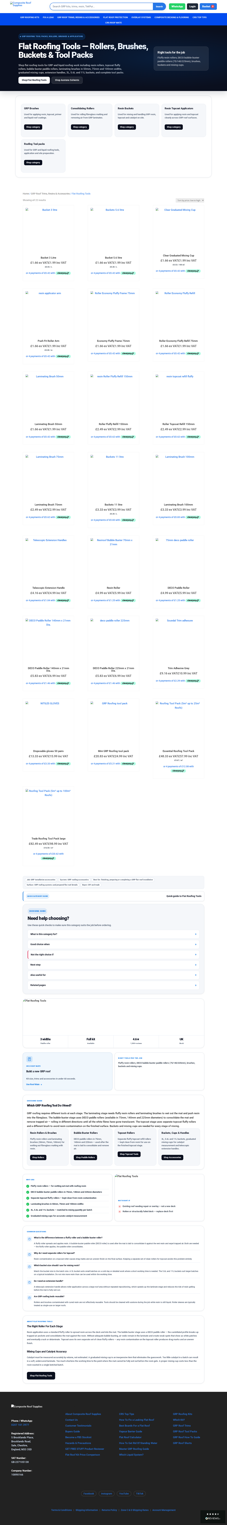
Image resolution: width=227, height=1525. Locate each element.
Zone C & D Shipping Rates (135, 1510)
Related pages (38, 985)
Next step (35, 964)
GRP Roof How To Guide (186, 1437)
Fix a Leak (48, 17)
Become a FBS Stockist (78, 1437)
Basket (207, 6)
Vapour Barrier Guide (130, 1431)
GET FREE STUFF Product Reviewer (84, 1448)
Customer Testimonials (78, 1425)
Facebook (89, 1493)
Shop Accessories (172, 1157)
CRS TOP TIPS (200, 17)
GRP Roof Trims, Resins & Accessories (78, 17)
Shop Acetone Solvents (67, 80)
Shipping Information (87, 1510)
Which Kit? (179, 1419)
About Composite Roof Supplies (83, 1414)
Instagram (106, 1493)
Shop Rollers (38, 1157)
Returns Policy (109, 1510)
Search (159, 6)
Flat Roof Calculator (130, 1437)
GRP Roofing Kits (29, 17)
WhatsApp (177, 6)
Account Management (164, 1510)
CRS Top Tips (126, 1414)
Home (26, 193)
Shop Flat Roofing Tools (34, 80)
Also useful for (38, 975)
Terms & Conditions (61, 1510)
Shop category (33, 127)
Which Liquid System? (131, 1454)
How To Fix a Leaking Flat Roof (136, 1419)
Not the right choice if (42, 954)
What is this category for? (43, 934)
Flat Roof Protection (115, 17)
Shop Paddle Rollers (85, 1157)
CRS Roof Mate (113, 22)
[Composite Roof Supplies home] (28, 6)
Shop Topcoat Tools (129, 1154)
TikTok (139, 1493)
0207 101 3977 (20, 1424)
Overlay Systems (141, 17)
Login (192, 6)
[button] (212, 1517)
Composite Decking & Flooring (172, 17)
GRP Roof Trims (182, 1425)
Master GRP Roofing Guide (134, 1448)
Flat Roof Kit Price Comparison (82, 1454)
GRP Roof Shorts (182, 1443)
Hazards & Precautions (78, 1443)
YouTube (124, 1493)
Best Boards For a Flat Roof (134, 1425)
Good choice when (40, 944)
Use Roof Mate (32, 1084)
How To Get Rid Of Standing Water (138, 1443)
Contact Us (71, 1419)
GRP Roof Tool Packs (185, 1431)
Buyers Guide (72, 1431)
